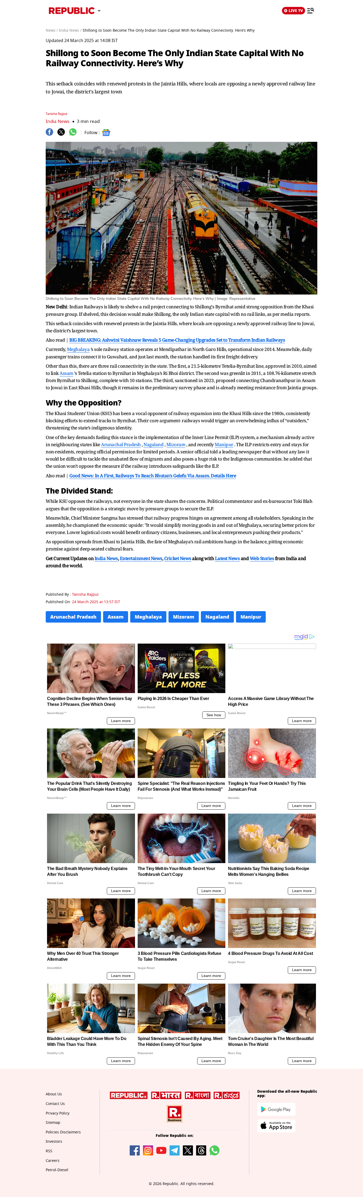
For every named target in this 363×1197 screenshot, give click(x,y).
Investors (54, 1141)
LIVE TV (296, 11)
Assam (66, 373)
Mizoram (175, 444)
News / (52, 30)
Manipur (224, 444)
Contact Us (55, 1104)
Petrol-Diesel (57, 1170)
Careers (53, 1160)
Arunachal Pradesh (121, 444)
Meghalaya (78, 349)
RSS (49, 1151)
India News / (70, 30)
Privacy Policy (57, 1113)
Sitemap (53, 1122)
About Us (54, 1094)
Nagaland (153, 444)
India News (57, 121)
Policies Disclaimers (63, 1132)
